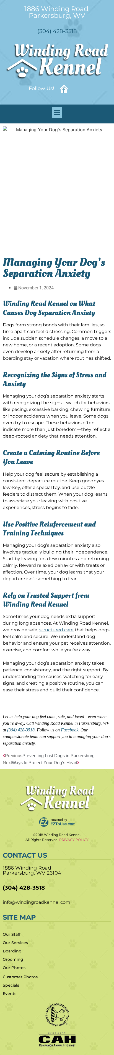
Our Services (15, 942)
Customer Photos (20, 976)
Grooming (13, 959)
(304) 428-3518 (21, 730)
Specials (11, 985)
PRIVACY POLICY (74, 840)
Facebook (69, 730)
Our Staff (11, 934)
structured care (56, 629)
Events (9, 993)
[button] (57, 112)
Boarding (12, 951)
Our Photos (14, 967)
